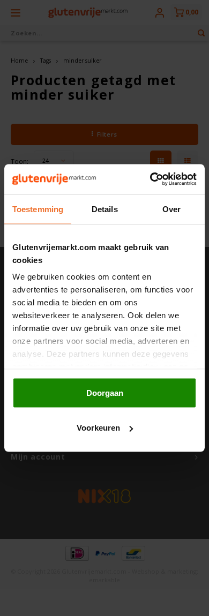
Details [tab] (105, 208)
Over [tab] (171, 208)
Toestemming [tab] (37, 208)
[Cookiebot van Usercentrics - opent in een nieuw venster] (150, 179)
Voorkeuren (98, 427)
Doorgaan (104, 392)
